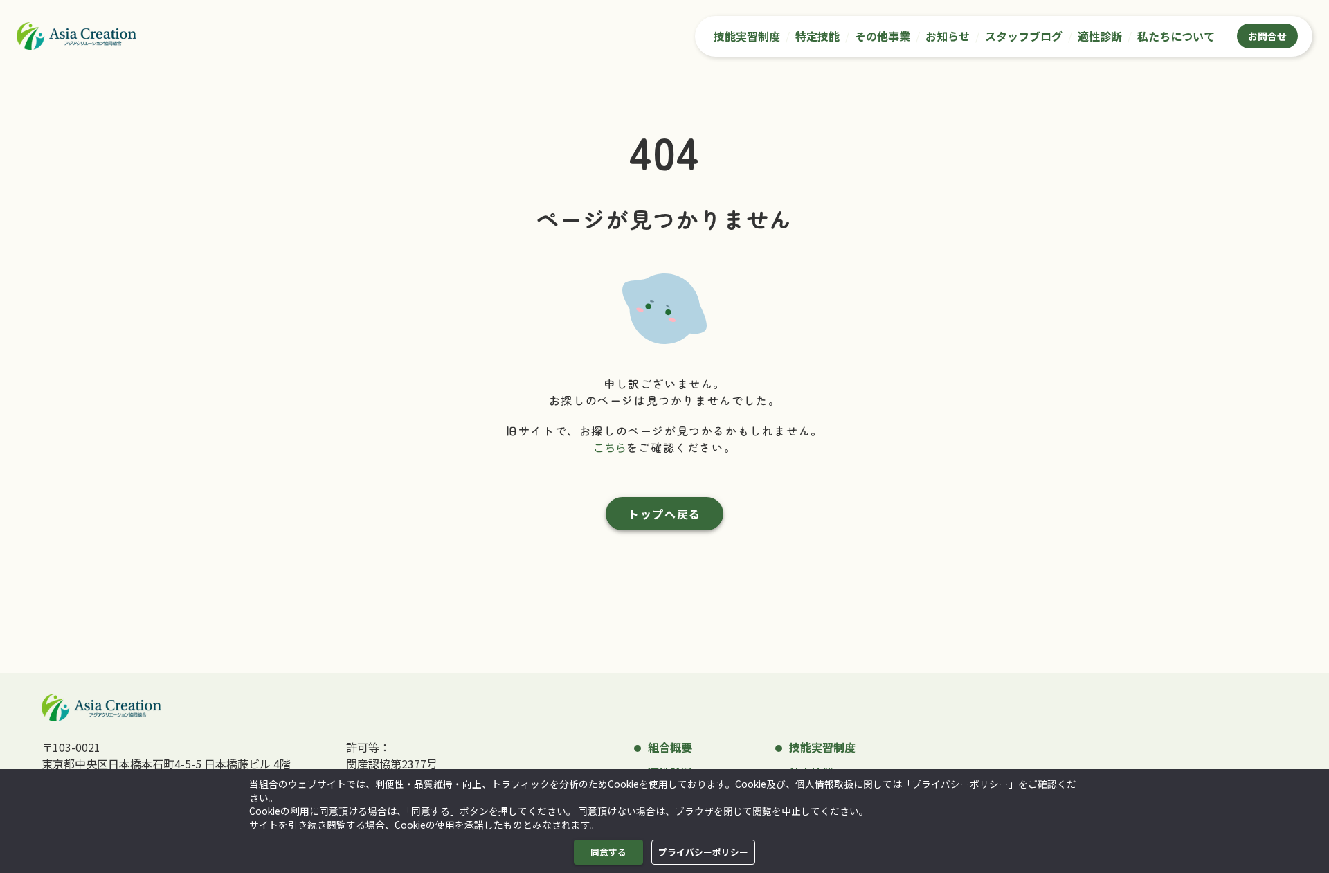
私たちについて (1176, 36)
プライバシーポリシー (703, 851)
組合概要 (670, 747)
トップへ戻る (664, 513)
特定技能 (817, 36)
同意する (608, 851)
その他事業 (882, 36)
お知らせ (947, 36)
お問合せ (1267, 36)
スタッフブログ (1024, 36)
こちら (609, 447)
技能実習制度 (747, 36)
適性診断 (1100, 36)
